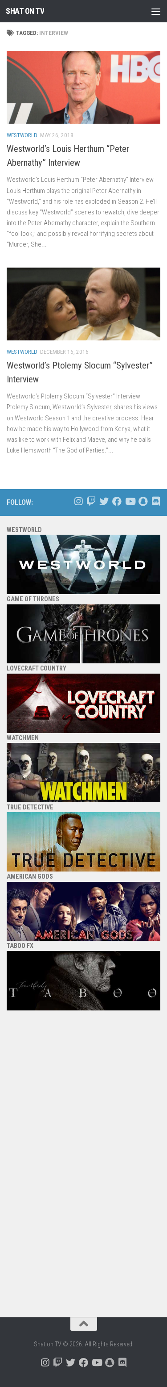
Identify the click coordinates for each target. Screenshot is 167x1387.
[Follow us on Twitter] (104, 501)
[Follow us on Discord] (155, 501)
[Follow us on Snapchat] (142, 501)
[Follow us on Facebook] (117, 501)
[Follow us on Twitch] (91, 501)
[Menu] (156, 11)
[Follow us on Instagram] (78, 501)
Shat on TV (25, 11)
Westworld (22, 135)
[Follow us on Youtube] (129, 501)
